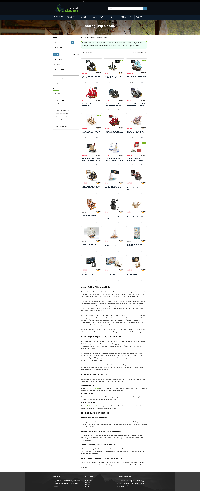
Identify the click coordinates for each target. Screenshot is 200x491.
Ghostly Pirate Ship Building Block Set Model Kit (113, 77)
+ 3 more (84, 212)
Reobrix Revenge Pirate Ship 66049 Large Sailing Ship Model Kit (114, 132)
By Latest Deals (89, 486)
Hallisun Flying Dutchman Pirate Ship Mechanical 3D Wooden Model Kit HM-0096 (91, 132)
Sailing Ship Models (61, 110)
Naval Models (58, 104)
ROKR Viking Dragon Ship (89, 215)
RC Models (94, 17)
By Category (88, 480)
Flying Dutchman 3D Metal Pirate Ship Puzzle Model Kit (113, 104)
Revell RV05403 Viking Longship (114, 275)
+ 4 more (107, 272)
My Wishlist (84, 1)
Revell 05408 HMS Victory (134, 275)
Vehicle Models (112, 17)
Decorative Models (139, 17)
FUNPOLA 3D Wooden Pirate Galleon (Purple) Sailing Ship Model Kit (135, 132)
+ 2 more (129, 185)
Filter (56, 54)
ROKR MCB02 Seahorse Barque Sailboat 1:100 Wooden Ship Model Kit (91, 187)
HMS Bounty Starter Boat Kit (90, 244)
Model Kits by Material (71, 17)
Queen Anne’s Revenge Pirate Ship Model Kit (90, 104)
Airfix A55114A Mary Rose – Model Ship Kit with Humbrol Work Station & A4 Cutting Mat (136, 160)
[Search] (145, 8)
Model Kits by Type (58, 17)
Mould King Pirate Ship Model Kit (136, 76)
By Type (87, 482)
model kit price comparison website (72, 480)
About (59, 1)
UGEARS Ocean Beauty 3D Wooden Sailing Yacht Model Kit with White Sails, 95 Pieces (114, 187)
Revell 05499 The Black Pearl (90, 275)
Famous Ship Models (61, 116)
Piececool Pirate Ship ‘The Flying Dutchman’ (114, 217)
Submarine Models (61, 113)
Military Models (83, 17)
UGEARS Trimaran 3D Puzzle (113, 246)
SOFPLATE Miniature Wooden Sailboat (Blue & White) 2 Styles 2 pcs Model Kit (114, 160)
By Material (88, 484)
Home (54, 1)
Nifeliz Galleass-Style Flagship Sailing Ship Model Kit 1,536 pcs (91, 159)
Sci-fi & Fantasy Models (126, 17)
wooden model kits (93, 388)
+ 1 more (129, 214)
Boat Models (59, 120)
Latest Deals (77, 1)
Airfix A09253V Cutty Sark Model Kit (134, 244)
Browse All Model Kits (68, 1)
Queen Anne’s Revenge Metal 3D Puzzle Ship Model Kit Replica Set (136, 105)
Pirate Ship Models (61, 126)
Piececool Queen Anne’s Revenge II (134, 188)
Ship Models (59, 123)
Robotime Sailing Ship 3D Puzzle (136, 217)
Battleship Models (61, 107)
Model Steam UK (57, 480)
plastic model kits (92, 406)
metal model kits (92, 397)
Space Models (102, 17)
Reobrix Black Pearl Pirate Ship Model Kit (91, 77)
